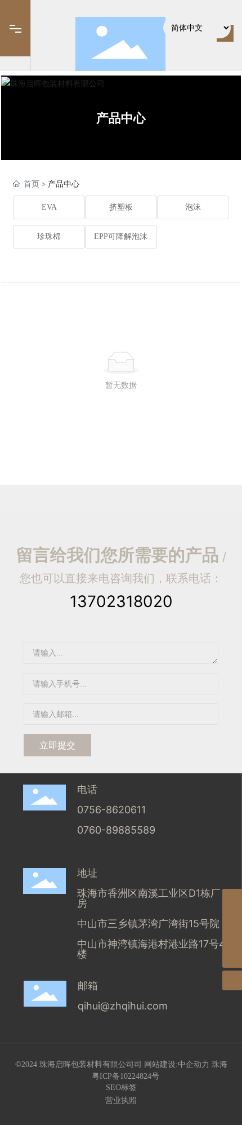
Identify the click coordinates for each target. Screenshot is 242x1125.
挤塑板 (121, 207)
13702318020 (121, 601)
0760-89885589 (117, 830)
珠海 (219, 1064)
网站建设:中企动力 (176, 1064)
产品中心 (121, 117)
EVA (49, 207)
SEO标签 (121, 1087)
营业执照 (121, 1100)
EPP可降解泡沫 (120, 236)
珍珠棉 (49, 236)
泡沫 (193, 207)
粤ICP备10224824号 (125, 1076)
